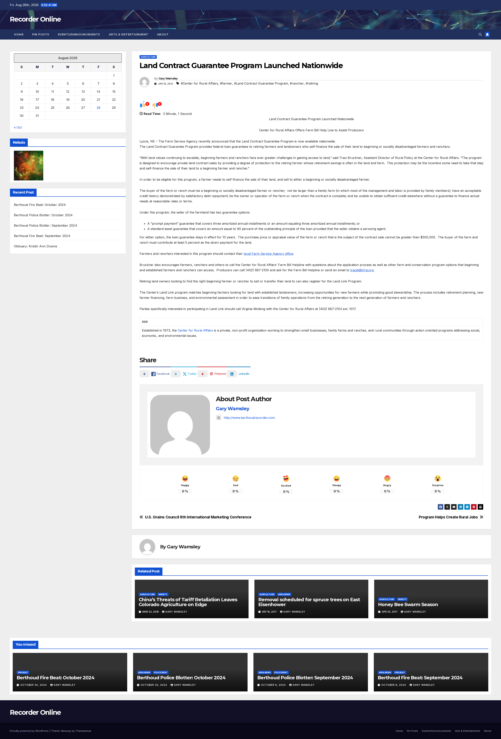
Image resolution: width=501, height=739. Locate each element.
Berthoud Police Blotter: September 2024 (45, 226)
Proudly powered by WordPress (29, 730)
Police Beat (160, 672)
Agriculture (148, 57)
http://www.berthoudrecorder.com (249, 418)
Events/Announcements (79, 34)
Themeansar (83, 730)
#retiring (312, 83)
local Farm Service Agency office (268, 254)
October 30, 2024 (34, 684)
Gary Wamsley (168, 78)
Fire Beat (23, 672)
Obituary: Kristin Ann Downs (35, 246)
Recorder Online (35, 19)
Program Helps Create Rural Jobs (448, 517)
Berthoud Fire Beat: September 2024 (42, 236)
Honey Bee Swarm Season (408, 604)
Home (18, 34)
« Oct (18, 127)
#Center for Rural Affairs (199, 83)
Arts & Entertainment (128, 34)
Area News (284, 594)
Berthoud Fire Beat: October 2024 (40, 205)
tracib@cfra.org (362, 270)
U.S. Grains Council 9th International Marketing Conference (198, 517)
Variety (163, 594)
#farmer (226, 83)
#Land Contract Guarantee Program (261, 83)
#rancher (297, 83)
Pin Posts (40, 34)
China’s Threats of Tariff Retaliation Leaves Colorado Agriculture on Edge (188, 602)
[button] (480, 34)
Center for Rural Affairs (195, 330)
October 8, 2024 (274, 684)
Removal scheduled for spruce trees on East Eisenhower (309, 602)
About (163, 34)
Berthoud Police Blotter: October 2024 (43, 215)
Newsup (66, 730)
